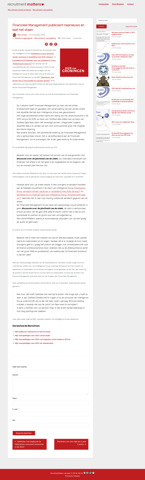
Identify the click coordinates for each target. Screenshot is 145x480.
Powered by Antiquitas (72, 476)
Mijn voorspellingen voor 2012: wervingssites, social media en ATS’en (42, 339)
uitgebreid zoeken (131, 26)
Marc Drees (22, 35)
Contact (130, 4)
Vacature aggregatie (24, 38)
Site (13, 420)
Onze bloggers (118, 4)
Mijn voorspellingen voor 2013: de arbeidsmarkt (34, 343)
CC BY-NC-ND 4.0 (77, 473)
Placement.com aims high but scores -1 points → (71, 443)
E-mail (15, 409)
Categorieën (104, 4)
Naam (15, 398)
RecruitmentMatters (57, 473)
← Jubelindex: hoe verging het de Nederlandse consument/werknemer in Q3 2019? (29, 444)
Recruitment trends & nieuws (19, 10)
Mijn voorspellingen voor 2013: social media (32, 335)
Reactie (15, 375)
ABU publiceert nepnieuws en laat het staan (32, 332)
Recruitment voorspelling (43, 10)
